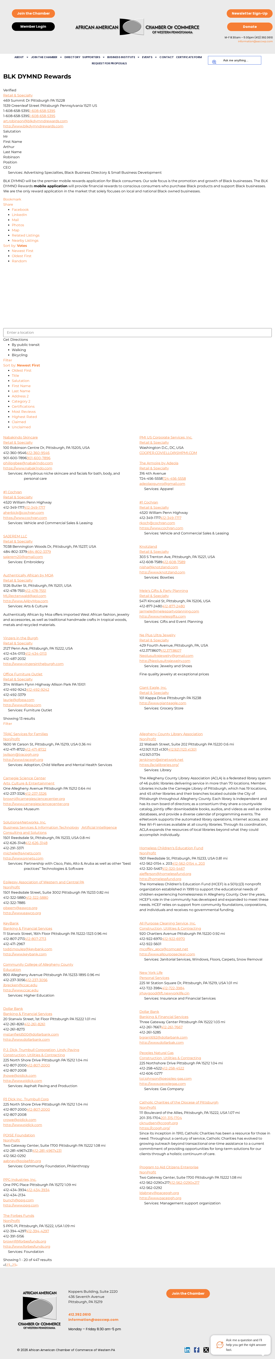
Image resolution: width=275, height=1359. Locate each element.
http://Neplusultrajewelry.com (164, 661)
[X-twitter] (206, 1350)
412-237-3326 (36, 794)
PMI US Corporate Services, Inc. (165, 437)
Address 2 (20, 396)
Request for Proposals (109, 63)
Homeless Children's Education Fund (171, 848)
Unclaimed (21, 427)
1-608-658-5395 (42, 111)
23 (14, 1265)
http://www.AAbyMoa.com (25, 601)
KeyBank (11, 923)
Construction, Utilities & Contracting (170, 928)
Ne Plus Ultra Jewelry (157, 635)
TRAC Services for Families (25, 734)
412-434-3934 (38, 1190)
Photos (18, 225)
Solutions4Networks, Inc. (24, 822)
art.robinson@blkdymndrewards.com (35, 121)
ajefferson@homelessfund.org (165, 874)
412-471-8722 (35, 749)
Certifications (23, 406)
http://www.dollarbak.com (161, 1043)
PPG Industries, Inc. (19, 1180)
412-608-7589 (173, 562)
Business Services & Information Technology (41, 827)
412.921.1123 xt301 (182, 749)
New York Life (151, 973)
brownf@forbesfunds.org (24, 1241)
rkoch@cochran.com (157, 523)
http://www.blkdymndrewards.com (33, 126)
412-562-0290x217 (184, 1183)
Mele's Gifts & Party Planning (163, 591)
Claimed (19, 422)
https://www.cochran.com (25, 518)
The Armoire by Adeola (158, 463)
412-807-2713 (35, 939)
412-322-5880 (37, 898)
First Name (21, 386)
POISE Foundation (19, 1135)
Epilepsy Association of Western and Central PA (43, 882)
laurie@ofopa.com (18, 700)
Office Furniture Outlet (23, 674)
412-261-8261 (34, 1024)
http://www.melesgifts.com (162, 616)
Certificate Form (189, 57)
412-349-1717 (34, 507)
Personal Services (154, 978)
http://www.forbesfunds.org (26, 1246)
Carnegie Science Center (24, 778)
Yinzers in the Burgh (20, 638)
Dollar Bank (13, 1009)
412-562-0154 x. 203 (188, 863)
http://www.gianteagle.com (162, 703)
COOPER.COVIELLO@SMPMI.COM (168, 453)
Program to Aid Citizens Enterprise (169, 1167)
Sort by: (15, 246)
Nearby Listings (25, 240)
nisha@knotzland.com (158, 567)
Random (19, 261)
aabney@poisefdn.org (22, 1161)
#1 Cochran (12, 492)
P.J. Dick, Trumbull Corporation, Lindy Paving (41, 1050)
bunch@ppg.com (18, 1200)
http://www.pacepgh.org (160, 1198)
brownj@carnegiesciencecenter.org (34, 799)
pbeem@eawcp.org (20, 908)
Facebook (20, 210)
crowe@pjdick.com (19, 1120)
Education (12, 970)
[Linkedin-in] (187, 1350)
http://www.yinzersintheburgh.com (33, 664)
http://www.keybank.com (25, 954)
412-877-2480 (173, 606)
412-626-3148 (36, 843)
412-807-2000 (38, 1065)
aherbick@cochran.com (23, 513)
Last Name (21, 391)
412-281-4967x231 (47, 1151)
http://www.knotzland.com (162, 572)
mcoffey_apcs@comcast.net (163, 949)
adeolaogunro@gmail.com (162, 484)
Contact (166, 57)
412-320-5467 (173, 869)
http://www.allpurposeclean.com (167, 954)
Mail (15, 220)
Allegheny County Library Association (171, 734)
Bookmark (12, 199)
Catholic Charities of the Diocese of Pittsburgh (178, 1102)
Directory (72, 57)
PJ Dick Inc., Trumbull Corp (26, 1099)
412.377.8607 (170, 651)
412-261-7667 (172, 1027)
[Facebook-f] (196, 1350)
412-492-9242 (37, 690)
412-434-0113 (36, 654)
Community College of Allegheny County (38, 964)
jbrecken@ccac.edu (20, 985)
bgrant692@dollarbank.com (163, 1037)
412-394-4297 (37, 1231)
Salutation (20, 381)
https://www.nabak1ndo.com (27, 468)
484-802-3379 (39, 552)
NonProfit (11, 739)
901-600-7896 (38, 458)
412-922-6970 (173, 939)
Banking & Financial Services (27, 928)
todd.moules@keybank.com (27, 949)
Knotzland (148, 547)
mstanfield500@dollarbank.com (31, 1034)
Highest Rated (24, 417)
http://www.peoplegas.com (162, 1084)
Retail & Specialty (18, 95)
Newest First (23, 251)
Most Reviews (24, 412)
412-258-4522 (173, 1068)
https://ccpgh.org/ (154, 1128)
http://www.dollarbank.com (26, 1040)
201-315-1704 (171, 1118)
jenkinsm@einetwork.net (161, 760)
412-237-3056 (36, 980)
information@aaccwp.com (255, 41)
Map (15, 230)
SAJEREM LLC (15, 536)
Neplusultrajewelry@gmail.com (166, 656)
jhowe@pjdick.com (19, 1076)
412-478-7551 (35, 591)
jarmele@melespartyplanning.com (169, 611)
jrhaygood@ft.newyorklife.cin (164, 993)
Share (8, 204)
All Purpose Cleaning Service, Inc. (167, 923)
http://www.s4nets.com (23, 858)
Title (15, 376)
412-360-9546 (38, 453)
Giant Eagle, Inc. (153, 688)
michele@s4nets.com (22, 853)
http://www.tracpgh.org (23, 760)
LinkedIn (19, 215)
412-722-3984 (173, 988)
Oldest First (22, 256)
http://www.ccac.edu (20, 990)
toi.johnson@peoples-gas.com (165, 1079)
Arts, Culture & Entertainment (29, 783)
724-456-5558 (174, 479)
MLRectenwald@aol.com (24, 596)
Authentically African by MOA (28, 575)
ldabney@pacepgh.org (159, 1193)
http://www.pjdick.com (22, 1081)
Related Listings (26, 235)
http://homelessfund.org (160, 879)
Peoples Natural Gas (156, 1053)
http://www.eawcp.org (22, 913)
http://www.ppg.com (21, 1205)
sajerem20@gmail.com (23, 557)
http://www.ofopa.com (22, 705)
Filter (7, 360)
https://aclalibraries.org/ (159, 765)
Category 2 (21, 401)
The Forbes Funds (18, 1216)
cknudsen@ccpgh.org (158, 1123)
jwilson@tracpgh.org (21, 755)
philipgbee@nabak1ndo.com (28, 463)
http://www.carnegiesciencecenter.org (36, 804)
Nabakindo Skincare (20, 437)
